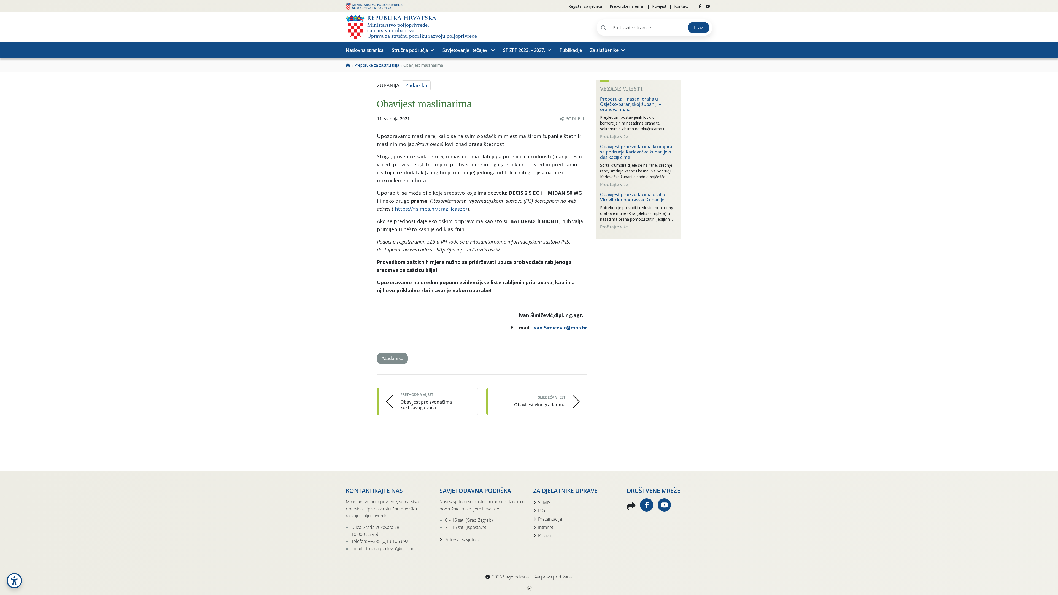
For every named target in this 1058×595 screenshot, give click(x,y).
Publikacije (571, 50)
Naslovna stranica (365, 50)
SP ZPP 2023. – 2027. (524, 50)
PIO (541, 511)
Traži (699, 27)
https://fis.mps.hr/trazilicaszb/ (431, 208)
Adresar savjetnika (462, 540)
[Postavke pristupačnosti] (14, 580)
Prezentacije (550, 519)
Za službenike (604, 50)
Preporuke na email (627, 6)
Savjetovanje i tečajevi (465, 50)
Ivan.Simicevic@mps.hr (559, 327)
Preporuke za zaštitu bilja (376, 65)
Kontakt (681, 6)
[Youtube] (707, 6)
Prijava (544, 535)
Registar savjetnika (585, 6)
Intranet (545, 527)
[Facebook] (700, 6)
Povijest (659, 6)
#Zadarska (392, 358)
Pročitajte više (614, 136)
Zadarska (416, 85)
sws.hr (529, 588)
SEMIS (544, 502)
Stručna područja (410, 50)
